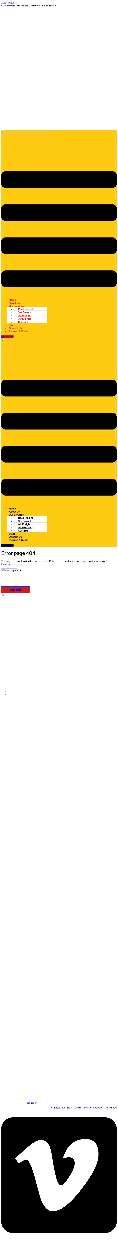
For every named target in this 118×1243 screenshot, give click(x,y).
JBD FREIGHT (9, 2)
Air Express (14, 684)
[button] (59, 229)
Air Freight (13, 681)
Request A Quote (18, 331)
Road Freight (14, 688)
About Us (13, 665)
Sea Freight (14, 691)
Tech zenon (31, 1102)
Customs (23, 321)
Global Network (16, 668)
